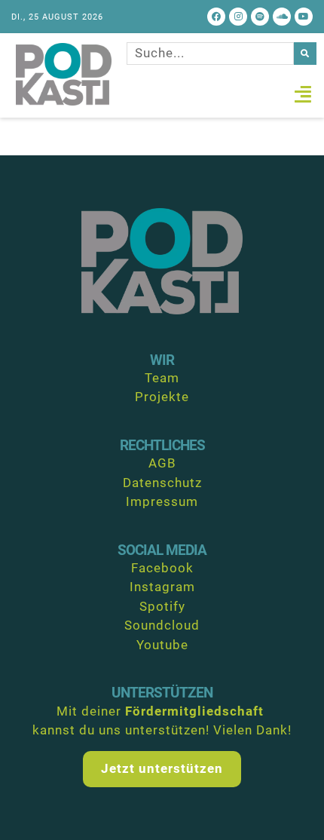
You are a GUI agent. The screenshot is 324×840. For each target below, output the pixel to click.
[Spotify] (260, 17)
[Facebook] (216, 17)
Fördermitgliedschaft (194, 711)
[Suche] (305, 53)
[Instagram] (238, 17)
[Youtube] (304, 17)
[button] (303, 94)
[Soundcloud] (282, 17)
